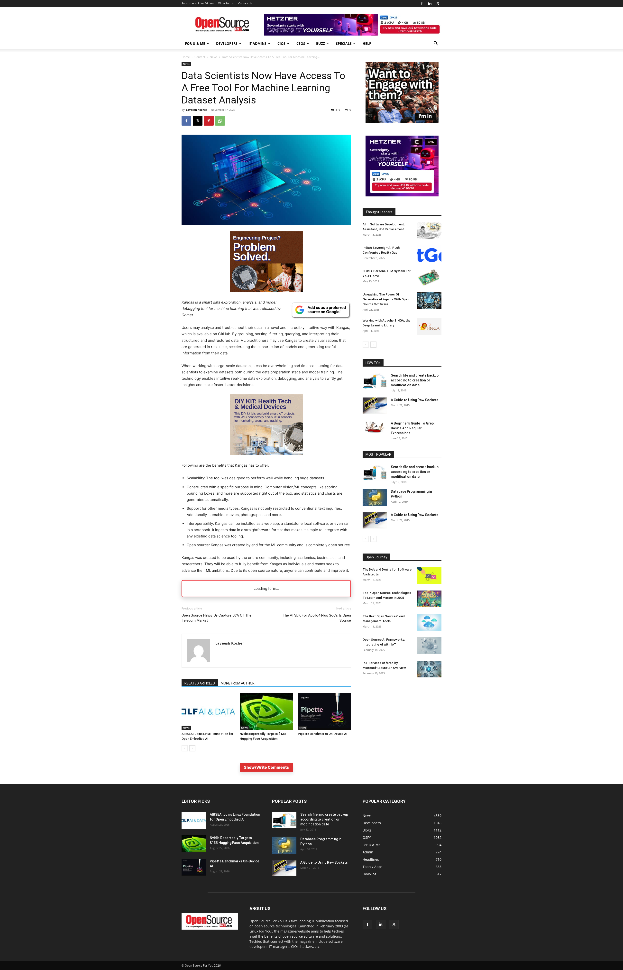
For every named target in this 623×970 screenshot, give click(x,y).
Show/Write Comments (266, 767)
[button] (435, 44)
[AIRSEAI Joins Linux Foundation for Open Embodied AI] (208, 711)
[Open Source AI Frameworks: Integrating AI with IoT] (429, 645)
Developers (227, 43)
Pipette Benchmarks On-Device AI (322, 734)
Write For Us (226, 3)
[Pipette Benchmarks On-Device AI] (324, 711)
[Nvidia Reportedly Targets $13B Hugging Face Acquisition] (266, 711)
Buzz (320, 43)
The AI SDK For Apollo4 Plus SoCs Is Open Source (317, 618)
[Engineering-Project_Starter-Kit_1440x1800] (266, 290)
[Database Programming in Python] (375, 497)
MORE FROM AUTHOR (238, 683)
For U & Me (195, 43)
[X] (437, 3)
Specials (344, 43)
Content (199, 57)
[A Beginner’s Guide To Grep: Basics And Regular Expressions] (375, 427)
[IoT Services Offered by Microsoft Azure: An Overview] (429, 669)
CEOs (300, 43)
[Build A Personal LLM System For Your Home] (429, 277)
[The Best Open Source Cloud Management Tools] (429, 622)
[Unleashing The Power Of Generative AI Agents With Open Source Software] (429, 300)
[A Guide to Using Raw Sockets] (375, 405)
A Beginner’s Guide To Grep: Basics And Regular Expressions (413, 428)
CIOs (281, 43)
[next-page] (192, 748)
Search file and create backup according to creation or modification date (415, 380)
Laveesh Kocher (196, 109)
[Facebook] (421, 3)
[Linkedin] (429, 3)
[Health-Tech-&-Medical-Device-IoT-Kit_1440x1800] (266, 459)
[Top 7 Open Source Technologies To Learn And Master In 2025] (429, 599)
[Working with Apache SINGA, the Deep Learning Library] (429, 326)
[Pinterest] (209, 121)
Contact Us (245, 3)
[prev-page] (185, 748)
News (213, 57)
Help (367, 43)
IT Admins (257, 43)
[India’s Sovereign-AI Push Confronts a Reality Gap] (429, 253)
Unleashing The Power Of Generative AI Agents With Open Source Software (386, 299)
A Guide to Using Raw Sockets (414, 400)
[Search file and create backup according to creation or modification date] (375, 381)
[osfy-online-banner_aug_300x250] (402, 195)
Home (186, 57)
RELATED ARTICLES (199, 683)
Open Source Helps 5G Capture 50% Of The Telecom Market (216, 618)
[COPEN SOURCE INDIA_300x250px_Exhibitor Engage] (402, 121)
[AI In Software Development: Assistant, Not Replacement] (429, 230)
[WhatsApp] (220, 121)
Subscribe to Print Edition (198, 3)
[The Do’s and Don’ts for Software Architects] (429, 575)
